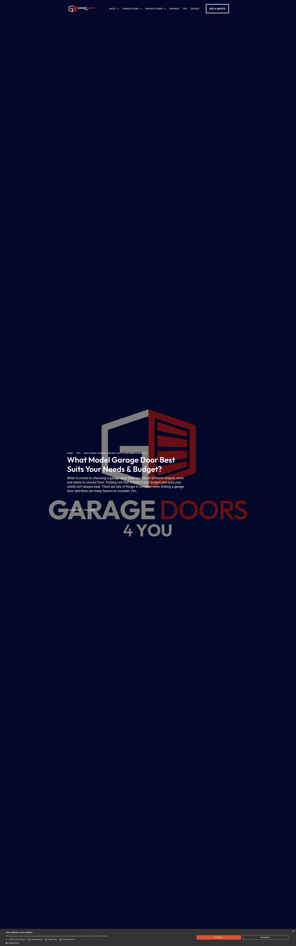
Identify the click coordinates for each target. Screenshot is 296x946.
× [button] (293, 931)
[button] (57, 943)
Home (70, 453)
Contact (195, 8)
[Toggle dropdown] (118, 9)
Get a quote (217, 8)
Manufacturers (154, 8)
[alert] (148, 937)
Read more (104, 936)
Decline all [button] (265, 937)
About (112, 8)
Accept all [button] (218, 937)
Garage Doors (131, 8)
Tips (185, 8)
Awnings (174, 8)
